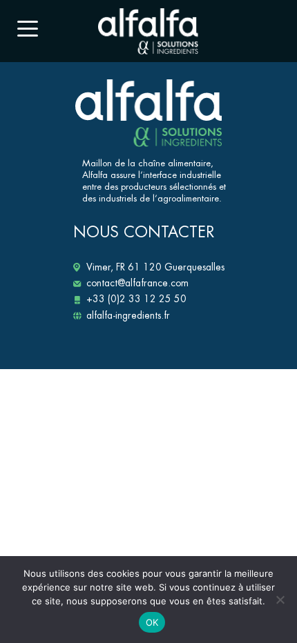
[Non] (280, 599)
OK (152, 622)
